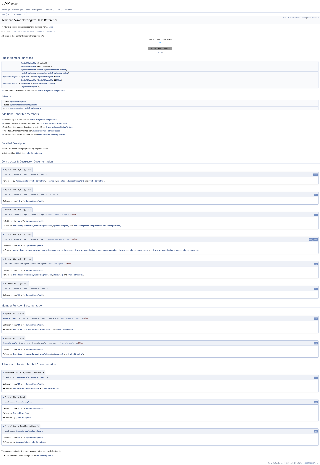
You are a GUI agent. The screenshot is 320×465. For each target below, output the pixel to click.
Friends (303, 18)
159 (18, 349)
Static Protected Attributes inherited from (34, 134)
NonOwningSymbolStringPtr (50, 73)
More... (51, 27)
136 (17, 153)
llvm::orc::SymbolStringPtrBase (51, 90)
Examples (68, 10)
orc (9, 14)
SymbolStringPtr (19, 14)
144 (18, 221)
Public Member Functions (291, 18)
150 (18, 325)
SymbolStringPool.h (33, 153)
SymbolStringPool (18, 101)
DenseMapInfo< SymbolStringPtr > (25, 108)
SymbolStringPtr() (76, 181)
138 (18, 384)
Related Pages (17, 10)
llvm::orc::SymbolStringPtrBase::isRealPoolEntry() (41, 250)
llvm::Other (17, 225)
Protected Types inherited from (29, 119)
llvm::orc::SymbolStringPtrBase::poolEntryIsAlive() (96, 250)
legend (160, 52)
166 (18, 295)
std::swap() (58, 275)
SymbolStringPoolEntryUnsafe (23, 105)
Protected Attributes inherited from (31, 131)
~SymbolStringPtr (29, 87)
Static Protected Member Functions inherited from (37, 127)
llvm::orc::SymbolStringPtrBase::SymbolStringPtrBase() (97, 225)
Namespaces (37, 10)
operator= (25, 77)
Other (63, 70)
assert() (16, 250)
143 (18, 201)
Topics (27, 10)
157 (18, 270)
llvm (3, 14)
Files (58, 10)
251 (18, 245)
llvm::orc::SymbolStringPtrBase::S (38, 225)
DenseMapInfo (23, 377)
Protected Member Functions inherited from (35, 123)
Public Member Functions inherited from (33, 90)
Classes (49, 10)
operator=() (51, 181)
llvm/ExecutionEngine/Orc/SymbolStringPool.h (33, 31)
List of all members (313, 18)
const (40, 70)
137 (18, 408)
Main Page (6, 10)
